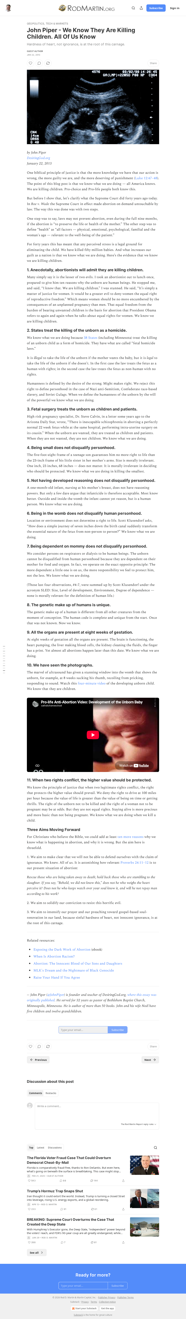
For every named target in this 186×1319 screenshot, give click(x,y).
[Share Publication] (141, 8)
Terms (94, 1301)
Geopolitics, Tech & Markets (47, 23)
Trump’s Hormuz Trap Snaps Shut (55, 1191)
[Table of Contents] (4, 659)
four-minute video (92, 683)
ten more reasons (130, 837)
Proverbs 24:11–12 (134, 862)
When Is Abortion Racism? (54, 956)
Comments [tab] (35, 1093)
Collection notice (107, 1301)
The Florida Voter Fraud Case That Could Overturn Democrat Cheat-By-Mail (69, 1160)
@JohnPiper (55, 994)
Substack (78, 1314)
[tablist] (42, 1093)
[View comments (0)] (39, 63)
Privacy (85, 1301)
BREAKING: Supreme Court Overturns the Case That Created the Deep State (70, 1222)
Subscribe (156, 8)
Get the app (107, 1308)
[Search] (133, 8)
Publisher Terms (125, 1297)
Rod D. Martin (49, 1204)
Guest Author (35, 51)
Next (147, 1060)
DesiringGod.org (38, 158)
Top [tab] (31, 1147)
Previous (41, 1060)
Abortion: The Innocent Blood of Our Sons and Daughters (77, 963)
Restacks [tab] (51, 1093)
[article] (93, 1169)
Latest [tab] (40, 1147)
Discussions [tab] (55, 1147)
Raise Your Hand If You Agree (56, 977)
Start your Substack (85, 1308)
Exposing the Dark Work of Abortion (61, 949)
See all (34, 1252)
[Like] (30, 63)
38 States (90, 337)
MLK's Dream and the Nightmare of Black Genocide (73, 970)
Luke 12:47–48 (146, 178)
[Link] (22, 270)
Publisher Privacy (106, 1297)
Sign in (174, 8)
